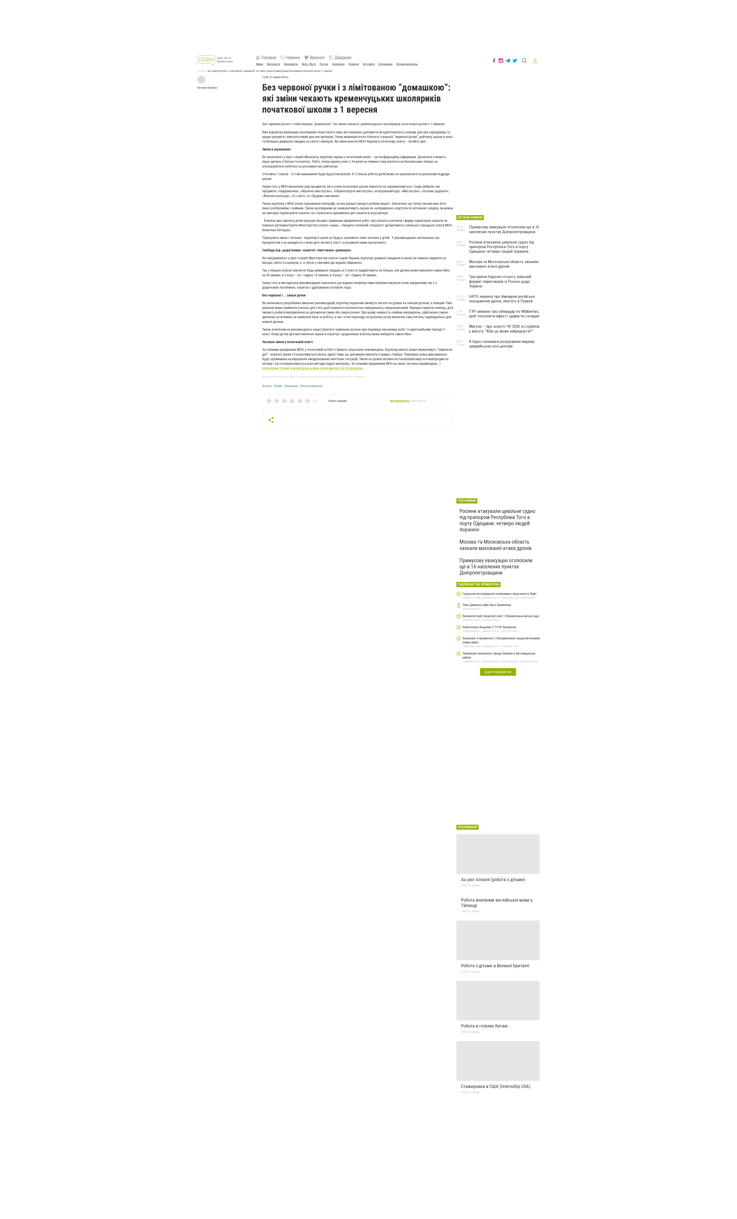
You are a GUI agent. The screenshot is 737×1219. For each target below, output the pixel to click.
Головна (268, 57)
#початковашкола (311, 386)
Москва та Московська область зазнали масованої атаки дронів (503, 264)
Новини (293, 57)
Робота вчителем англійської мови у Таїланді (496, 902)
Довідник (343, 57)
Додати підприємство (498, 672)
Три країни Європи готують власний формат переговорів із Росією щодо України (500, 281)
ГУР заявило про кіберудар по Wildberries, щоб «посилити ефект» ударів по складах (504, 313)
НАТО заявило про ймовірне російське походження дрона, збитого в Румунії (502, 298)
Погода (324, 64)
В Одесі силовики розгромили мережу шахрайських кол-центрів (502, 343)
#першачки (291, 386)
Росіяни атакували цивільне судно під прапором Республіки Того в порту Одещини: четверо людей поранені (501, 247)
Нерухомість (291, 64)
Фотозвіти (369, 64)
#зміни (278, 386)
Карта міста (273, 64)
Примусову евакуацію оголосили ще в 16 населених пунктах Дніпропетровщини (504, 229)
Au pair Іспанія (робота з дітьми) (493, 879)
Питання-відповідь (407, 64)
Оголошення (385, 64)
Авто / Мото (309, 64)
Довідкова (338, 64)
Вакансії (317, 57)
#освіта (267, 386)
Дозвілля (353, 64)
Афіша (259, 64)
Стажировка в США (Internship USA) (495, 1086)
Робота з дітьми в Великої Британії (495, 965)
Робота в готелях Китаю (484, 1026)
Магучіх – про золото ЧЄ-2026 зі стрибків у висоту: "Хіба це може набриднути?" (504, 328)
